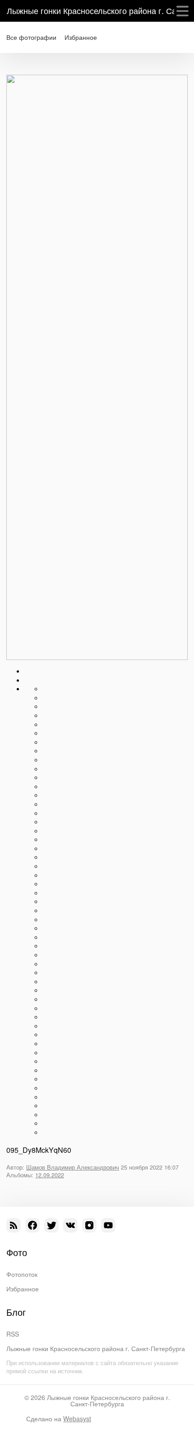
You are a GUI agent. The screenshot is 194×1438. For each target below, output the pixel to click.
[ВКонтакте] (70, 1225)
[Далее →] (97, 657)
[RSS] (13, 1225)
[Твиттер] (51, 1225)
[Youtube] (108, 1225)
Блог (16, 1312)
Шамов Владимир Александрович (72, 1167)
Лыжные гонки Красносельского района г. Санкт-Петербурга (95, 1348)
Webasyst (77, 1418)
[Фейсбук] (32, 1225)
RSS (12, 1334)
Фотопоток (21, 1274)
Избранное (81, 37)
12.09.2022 (49, 1175)
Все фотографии (31, 37)
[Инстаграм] (89, 1225)
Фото (16, 1252)
